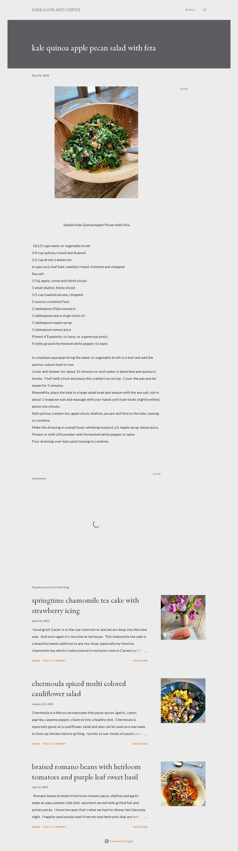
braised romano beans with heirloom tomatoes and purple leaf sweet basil (86, 771)
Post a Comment (54, 660)
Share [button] (184, 88)
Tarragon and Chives (55, 9)
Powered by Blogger (121, 841)
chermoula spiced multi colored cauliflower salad (79, 688)
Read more (140, 660)
